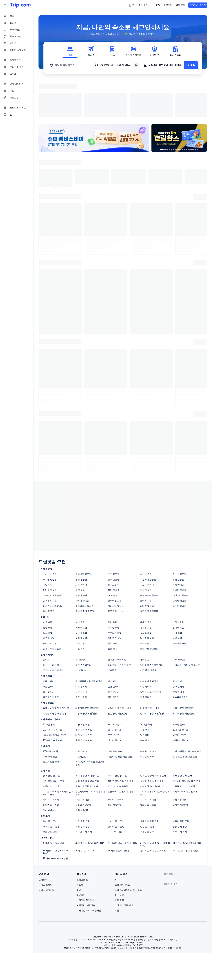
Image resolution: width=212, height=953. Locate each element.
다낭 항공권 (146, 534)
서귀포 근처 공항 (51, 786)
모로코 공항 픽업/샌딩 (183, 673)
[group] (103, 34)
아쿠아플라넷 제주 (52, 624)
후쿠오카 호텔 (115, 592)
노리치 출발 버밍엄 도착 (87, 740)
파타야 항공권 (147, 565)
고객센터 (42, 839)
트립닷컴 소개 (83, 839)
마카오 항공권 (50, 549)
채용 (79, 849)
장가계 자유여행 (148, 759)
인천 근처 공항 (147, 786)
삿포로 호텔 (146, 592)
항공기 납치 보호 (51, 721)
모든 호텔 (119, 860)
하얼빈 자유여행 (51, 764)
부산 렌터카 (113, 641)
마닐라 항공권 (50, 544)
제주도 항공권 (179, 565)
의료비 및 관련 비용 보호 (120, 716)
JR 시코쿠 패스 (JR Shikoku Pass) (56, 811)
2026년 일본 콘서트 (52, 700)
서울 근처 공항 (82, 781)
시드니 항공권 (147, 544)
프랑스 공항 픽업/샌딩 (86, 673)
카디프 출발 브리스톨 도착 (121, 740)
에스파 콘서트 (179, 684)
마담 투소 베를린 (148, 630)
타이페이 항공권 (180, 555)
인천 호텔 (112, 582)
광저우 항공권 (50, 560)
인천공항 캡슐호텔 (52, 608)
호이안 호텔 (81, 597)
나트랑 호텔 (48, 597)
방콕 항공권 (113, 539)
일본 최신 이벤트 (83, 689)
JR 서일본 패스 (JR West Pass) (122, 802)
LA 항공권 (113, 555)
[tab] (70, 51)
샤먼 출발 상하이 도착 (53, 740)
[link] (132, 5)
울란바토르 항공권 (149, 555)
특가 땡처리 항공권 (84, 571)
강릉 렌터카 (178, 651)
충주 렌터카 (178, 646)
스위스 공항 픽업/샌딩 (183, 668)
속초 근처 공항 (50, 791)
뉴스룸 (80, 844)
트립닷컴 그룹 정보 (86, 865)
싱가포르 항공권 (116, 544)
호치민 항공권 (50, 539)
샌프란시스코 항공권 (53, 565)
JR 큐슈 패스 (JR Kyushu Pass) (187, 802)
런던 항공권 (81, 555)
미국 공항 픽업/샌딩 (150, 668)
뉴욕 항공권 (146, 549)
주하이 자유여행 (116, 759)
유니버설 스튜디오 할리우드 (186, 624)
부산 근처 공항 (50, 781)
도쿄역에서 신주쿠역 (118, 746)
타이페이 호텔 (147, 597)
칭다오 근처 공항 (83, 791)
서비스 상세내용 (46, 849)
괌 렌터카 (177, 641)
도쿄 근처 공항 (82, 786)
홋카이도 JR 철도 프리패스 (153, 810)
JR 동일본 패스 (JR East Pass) (89, 802)
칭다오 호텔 (178, 587)
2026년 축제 (146, 684)
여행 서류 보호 (50, 716)
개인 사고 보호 (82, 711)
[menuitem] (16, 16)
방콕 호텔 (177, 597)
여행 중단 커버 (147, 716)
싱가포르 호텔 (115, 597)
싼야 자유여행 (50, 770)
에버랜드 (144, 619)
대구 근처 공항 (115, 791)
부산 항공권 (48, 571)
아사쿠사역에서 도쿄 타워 (185, 751)
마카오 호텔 (81, 587)
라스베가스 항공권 (84, 565)
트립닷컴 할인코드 (149, 608)
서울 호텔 (47, 582)
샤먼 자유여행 (82, 759)
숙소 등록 (80, 608)
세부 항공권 (81, 544)
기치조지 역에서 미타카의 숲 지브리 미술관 (58, 752)
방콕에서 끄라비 (51, 746)
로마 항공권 (146, 560)
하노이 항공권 (179, 534)
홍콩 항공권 (178, 544)
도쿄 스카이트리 (83, 624)
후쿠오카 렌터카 (51, 656)
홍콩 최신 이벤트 (83, 700)
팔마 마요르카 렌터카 (150, 651)
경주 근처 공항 (147, 791)
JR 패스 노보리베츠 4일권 (55, 818)
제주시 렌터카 (50, 641)
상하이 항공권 (82, 560)
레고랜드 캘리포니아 (53, 630)
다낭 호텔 (177, 592)
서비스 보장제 (45, 844)
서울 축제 (144, 689)
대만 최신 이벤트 (83, 694)
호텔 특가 (112, 608)
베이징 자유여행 (51, 759)
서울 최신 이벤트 (83, 684)
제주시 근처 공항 (181, 781)
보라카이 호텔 (50, 603)
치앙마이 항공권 (148, 539)
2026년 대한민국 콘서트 (54, 694)
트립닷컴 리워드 (122, 844)
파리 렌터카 (113, 656)
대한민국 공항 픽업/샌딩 (87, 668)
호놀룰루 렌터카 (180, 656)
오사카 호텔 (81, 592)
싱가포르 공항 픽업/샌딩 (152, 673)
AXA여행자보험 (50, 711)
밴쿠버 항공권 (115, 560)
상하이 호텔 (178, 582)
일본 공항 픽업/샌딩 (117, 673)
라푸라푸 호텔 (179, 603)
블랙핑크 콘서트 (180, 700)
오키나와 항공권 (83, 534)
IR (116, 839)
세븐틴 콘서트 (179, 694)
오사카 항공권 (50, 534)
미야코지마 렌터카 (149, 641)
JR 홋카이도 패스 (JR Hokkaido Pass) (155, 803)
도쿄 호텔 (47, 592)
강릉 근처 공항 (180, 786)
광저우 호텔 (146, 587)
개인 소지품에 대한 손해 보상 (187, 711)
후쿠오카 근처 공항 (149, 781)
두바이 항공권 (179, 549)
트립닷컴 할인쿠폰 (149, 571)
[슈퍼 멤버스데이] (93, 98)
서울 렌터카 (48, 646)
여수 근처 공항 (180, 791)
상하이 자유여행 (83, 764)
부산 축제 (144, 700)
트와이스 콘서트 (180, 689)
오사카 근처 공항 (116, 781)
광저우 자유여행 (180, 764)
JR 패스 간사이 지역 (85, 810)
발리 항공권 (81, 539)
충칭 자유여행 (179, 759)
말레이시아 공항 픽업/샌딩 (56, 668)
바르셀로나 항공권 (52, 555)
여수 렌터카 (146, 646)
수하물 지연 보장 (148, 711)
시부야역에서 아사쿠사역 (152, 746)
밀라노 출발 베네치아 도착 (153, 735)
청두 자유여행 (82, 770)
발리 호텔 (112, 603)
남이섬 (46, 619)
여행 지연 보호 (115, 711)
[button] (4, 5)
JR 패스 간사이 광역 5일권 (185, 810)
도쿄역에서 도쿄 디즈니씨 (120, 751)
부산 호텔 (80, 582)
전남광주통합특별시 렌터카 (88, 641)
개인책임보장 (81, 716)
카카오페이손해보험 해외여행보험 (89, 723)
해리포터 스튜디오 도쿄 (119, 624)
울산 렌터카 (48, 651)
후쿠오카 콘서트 (116, 684)
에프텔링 (112, 630)
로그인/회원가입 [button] (198, 5)
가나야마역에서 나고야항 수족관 (155, 752)
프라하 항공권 (179, 560)
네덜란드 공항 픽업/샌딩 (120, 668)
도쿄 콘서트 (113, 694)
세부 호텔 (80, 603)
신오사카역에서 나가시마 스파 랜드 (90, 752)
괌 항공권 (80, 549)
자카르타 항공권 (116, 565)
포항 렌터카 (81, 656)
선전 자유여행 (115, 764)
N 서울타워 (80, 619)
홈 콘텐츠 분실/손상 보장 (185, 716)
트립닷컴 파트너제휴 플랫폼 (128, 849)
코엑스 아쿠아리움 (117, 619)
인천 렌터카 (113, 646)
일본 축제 (144, 694)
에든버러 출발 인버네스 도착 (187, 740)
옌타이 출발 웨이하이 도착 (88, 735)
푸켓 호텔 (144, 603)
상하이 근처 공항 (116, 786)
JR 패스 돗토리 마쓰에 (118, 810)
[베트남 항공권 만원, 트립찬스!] (179, 98)
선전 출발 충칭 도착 (52, 735)
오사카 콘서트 (115, 689)
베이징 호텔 (113, 587)
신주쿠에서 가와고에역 (184, 746)
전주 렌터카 (113, 651)
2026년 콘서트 (50, 684)
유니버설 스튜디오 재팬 (151, 624)
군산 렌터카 (81, 651)
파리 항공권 (113, 549)
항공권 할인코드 (116, 571)
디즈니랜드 (80, 630)
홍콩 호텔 (47, 587)
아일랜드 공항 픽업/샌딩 (55, 673)
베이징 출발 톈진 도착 (118, 735)
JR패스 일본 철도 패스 (53, 802)
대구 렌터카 (81, 646)
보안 (117, 870)
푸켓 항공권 (178, 539)
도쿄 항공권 (113, 534)
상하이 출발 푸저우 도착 (152, 740)
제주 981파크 (179, 619)
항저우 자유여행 (148, 764)
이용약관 (81, 854)
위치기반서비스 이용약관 (89, 870)
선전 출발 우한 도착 (182, 735)
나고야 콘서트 (115, 700)
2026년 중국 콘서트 (52, 689)
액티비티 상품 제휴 (124, 865)
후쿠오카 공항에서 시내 (86, 746)
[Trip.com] (20, 5)
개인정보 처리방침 (86, 860)
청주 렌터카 (146, 656)
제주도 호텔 (146, 582)
